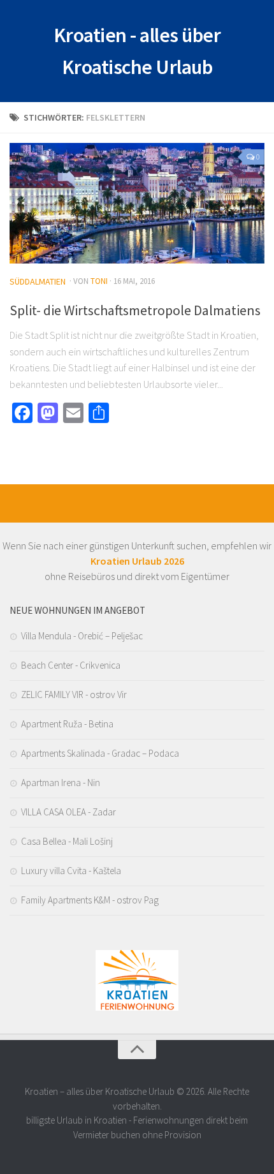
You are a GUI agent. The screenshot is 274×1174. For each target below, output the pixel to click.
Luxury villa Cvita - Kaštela (71, 871)
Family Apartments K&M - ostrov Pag (90, 900)
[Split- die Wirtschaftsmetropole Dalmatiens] (137, 203)
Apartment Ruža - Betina (67, 724)
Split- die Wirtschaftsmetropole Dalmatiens (135, 310)
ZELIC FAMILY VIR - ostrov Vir (74, 694)
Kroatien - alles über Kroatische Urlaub (137, 51)
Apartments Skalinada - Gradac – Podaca (100, 753)
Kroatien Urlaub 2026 (137, 560)
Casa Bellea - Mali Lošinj (67, 841)
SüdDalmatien (38, 281)
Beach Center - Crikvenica (70, 665)
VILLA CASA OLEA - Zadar (68, 812)
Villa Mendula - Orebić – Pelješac (82, 636)
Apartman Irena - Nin (60, 782)
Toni (99, 281)
